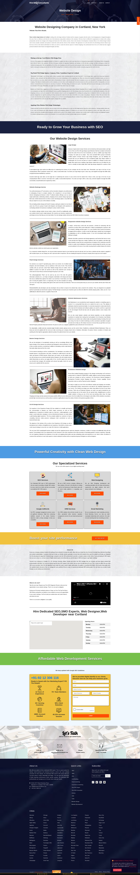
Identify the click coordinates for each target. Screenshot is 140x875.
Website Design (69, 14)
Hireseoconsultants (39, 872)
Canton (31, 858)
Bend (31, 842)
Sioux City (101, 815)
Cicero (45, 822)
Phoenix (87, 827)
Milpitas (73, 837)
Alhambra (32, 820)
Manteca (73, 822)
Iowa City (59, 825)
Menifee (73, 830)
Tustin (100, 835)
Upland (100, 840)
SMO (73, 773)
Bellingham (32, 840)
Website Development (77, 804)
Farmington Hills (47, 842)
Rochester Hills (89, 842)
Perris (86, 820)
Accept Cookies (117, 870)
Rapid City (87, 835)
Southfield (101, 817)
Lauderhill (59, 850)
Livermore (59, 858)
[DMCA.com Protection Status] (56, 872)
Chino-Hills (46, 820)
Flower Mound (47, 850)
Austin (31, 830)
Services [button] (93, 2)
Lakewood (59, 847)
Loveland (73, 817)
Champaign (32, 860)
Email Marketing (97, 509)
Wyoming (101, 852)
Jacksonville (60, 827)
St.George (101, 820)
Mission (73, 840)
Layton (59, 855)
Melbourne (73, 827)
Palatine (73, 858)
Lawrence (59, 852)
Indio (58, 822)
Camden (32, 855)
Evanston (45, 840)
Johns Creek (60, 830)
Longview (59, 860)
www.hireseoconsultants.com (98, 874)
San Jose (87, 855)
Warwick (101, 845)
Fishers (45, 845)
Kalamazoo (60, 835)
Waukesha (101, 847)
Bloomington (33, 845)
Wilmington (101, 850)
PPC (73, 776)
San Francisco (88, 852)
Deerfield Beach (47, 835)
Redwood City (88, 840)
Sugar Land (102, 822)
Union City (101, 837)
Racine (86, 832)
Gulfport (59, 815)
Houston (59, 820)
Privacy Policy (106, 871)
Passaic (87, 815)
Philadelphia (88, 825)
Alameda (32, 815)
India (73, 798)
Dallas (45, 830)
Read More (43, 493)
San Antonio (88, 847)
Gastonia (45, 858)
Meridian (73, 835)
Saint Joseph (88, 845)
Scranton (87, 860)
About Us (101, 2)
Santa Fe (87, 858)
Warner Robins (102, 842)
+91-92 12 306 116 (45, 678)
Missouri (73, 842)
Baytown (32, 835)
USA (73, 795)
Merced (73, 832)
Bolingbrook (33, 847)
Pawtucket (87, 817)
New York (73, 850)
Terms (100, 871)
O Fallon (73, 852)
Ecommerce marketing (77, 784)
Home (88, 2)
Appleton (32, 825)
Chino (44, 817)
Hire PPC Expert (76, 787)
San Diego (87, 850)
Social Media (70, 480)
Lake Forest (60, 845)
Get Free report (100, 538)
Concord (45, 825)
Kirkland (59, 840)
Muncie (73, 847)
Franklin (45, 855)
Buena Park (32, 852)
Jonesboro (60, 832)
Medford (73, 825)
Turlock (100, 832)
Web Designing (97, 480)
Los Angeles (74, 815)
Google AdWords (42, 509)
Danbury (45, 832)
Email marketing (76, 781)
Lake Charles (60, 842)
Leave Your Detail (101, 752)
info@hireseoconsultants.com (59, 752)
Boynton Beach (33, 850)
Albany (31, 817)
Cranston (45, 827)
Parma (72, 860)
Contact (107, 2)
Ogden (72, 855)
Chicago (45, 815)
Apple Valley (33, 822)
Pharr (86, 822)
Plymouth (87, 830)
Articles (73, 793)
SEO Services (43, 480)
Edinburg (45, 837)
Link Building (75, 779)
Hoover (59, 817)
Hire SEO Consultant (77, 790)
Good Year (46, 860)
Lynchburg (73, 820)
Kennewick (60, 837)
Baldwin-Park (33, 832)
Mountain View (74, 845)
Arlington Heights (34, 827)
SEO (73, 770)
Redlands (87, 837)
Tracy (100, 825)
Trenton (101, 827)
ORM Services (70, 509)
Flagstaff (45, 847)
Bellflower (32, 837)
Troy (100, 830)
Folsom (45, 852)
